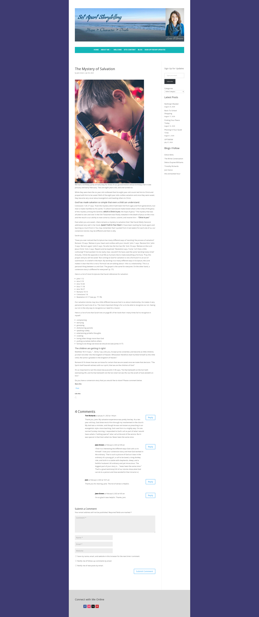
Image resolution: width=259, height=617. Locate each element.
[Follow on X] (93, 606)
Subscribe (170, 81)
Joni (86, 480)
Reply (150, 417)
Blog (140, 50)
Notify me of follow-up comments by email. (94, 561)
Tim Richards (90, 416)
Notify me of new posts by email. (90, 565)
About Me (105, 50)
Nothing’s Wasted (171, 104)
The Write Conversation (173, 158)
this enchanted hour (172, 174)
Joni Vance (168, 170)
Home (96, 50)
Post (77, 388)
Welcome (118, 50)
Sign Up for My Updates (155, 50)
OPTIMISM (168, 139)
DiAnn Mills (169, 155)
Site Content (130, 50)
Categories (168, 88)
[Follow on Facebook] (85, 606)
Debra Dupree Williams (173, 162)
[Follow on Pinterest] (97, 606)
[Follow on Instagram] (89, 606)
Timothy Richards (171, 166)
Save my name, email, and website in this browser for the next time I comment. (108, 556)
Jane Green (80, 73)
